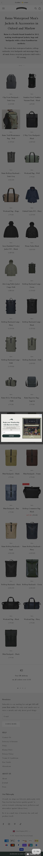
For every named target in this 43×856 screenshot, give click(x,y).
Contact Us (34, 854)
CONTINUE (11, 436)
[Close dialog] (41, 415)
